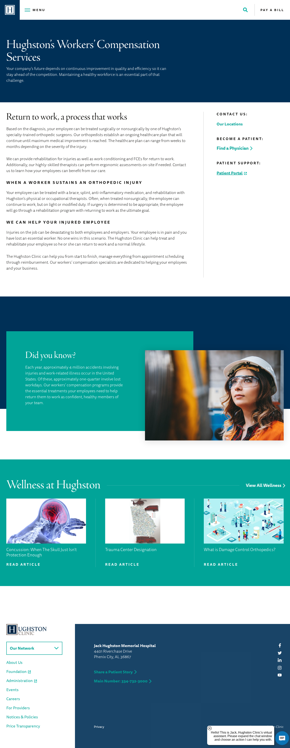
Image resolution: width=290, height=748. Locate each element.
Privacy (99, 726)
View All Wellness (263, 485)
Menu (39, 9)
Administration (19, 680)
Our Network (22, 648)
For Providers (18, 708)
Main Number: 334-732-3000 (121, 681)
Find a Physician (233, 148)
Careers (13, 699)
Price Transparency (23, 726)
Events (12, 690)
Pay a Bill (272, 9)
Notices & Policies (22, 717)
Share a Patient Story (113, 672)
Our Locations (230, 124)
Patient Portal (230, 173)
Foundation (16, 671)
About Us (14, 662)
